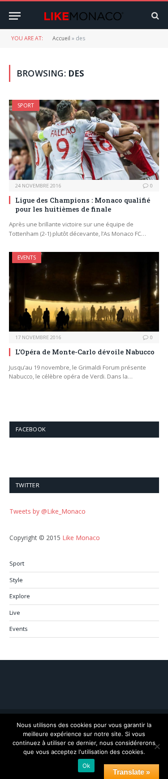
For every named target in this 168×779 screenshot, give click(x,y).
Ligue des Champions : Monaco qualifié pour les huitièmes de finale (82, 204)
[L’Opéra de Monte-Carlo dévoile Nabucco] (84, 292)
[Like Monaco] (84, 15)
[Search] (154, 16)
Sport (25, 105)
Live (14, 613)
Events (26, 257)
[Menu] (15, 16)
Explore (19, 596)
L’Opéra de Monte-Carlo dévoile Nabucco (85, 351)
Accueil (61, 38)
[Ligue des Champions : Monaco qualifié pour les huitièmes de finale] (84, 139)
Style (16, 580)
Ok (86, 765)
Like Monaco (81, 537)
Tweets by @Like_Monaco (47, 511)
